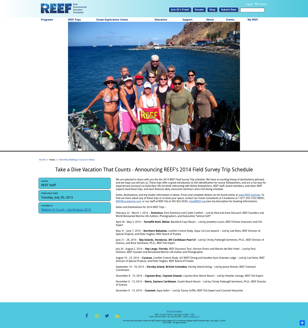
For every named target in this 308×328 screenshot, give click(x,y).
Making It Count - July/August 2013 (66, 209)
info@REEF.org (193, 317)
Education (161, 19)
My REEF (253, 19)
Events (230, 19)
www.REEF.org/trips (249, 195)
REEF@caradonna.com (128, 201)
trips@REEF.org (197, 201)
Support (188, 19)
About (210, 19)
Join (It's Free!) (180, 9)
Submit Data (228, 9)
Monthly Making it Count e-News (77, 159)
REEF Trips (74, 19)
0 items (263, 4)
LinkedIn (117, 317)
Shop (212, 9)
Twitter (107, 317)
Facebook (87, 317)
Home (42, 159)
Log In (249, 4)
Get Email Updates (174, 311)
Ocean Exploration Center (112, 19)
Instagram (97, 317)
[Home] (63, 8)
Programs (47, 19)
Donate (199, 9)
